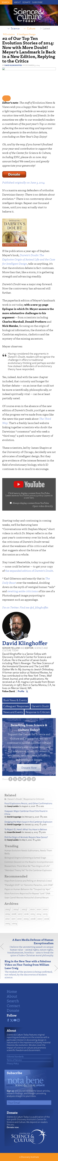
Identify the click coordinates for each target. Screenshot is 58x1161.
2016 (26, 914)
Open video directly (43, 506)
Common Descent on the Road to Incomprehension (29, 862)
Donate (26, 2)
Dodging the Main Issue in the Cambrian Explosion (28, 821)
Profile (21, 691)
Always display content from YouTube (31, 503)
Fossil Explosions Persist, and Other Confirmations (28, 803)
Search (13, 1000)
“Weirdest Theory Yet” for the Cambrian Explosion (28, 870)
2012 (7, 918)
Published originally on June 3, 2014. (23, 182)
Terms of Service (14, 1060)
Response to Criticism (38, 712)
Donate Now (29, 767)
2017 (20, 914)
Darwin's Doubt (40, 706)
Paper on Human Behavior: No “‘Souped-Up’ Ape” (28, 889)
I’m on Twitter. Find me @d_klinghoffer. (25, 607)
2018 (14, 914)
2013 (45, 914)
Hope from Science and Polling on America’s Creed (28, 880)
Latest (46, 28)
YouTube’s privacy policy (36, 496)
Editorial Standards (15, 1056)
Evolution (10, 34)
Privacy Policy (13, 1063)
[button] (6, 98)
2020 (45, 909)
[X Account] (27, 691)
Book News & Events (15, 700)
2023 (24, 909)
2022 (32, 909)
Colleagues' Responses (16, 706)
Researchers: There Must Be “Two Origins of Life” (27, 866)
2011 (13, 918)
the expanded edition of (29, 570)
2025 (7, 909)
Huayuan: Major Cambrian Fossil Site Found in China (26, 812)
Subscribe (37, 2)
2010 (19, 918)
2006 (46, 918)
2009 (26, 918)
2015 (33, 914)
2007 (39, 918)
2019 (7, 914)
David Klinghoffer (13, 65)
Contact (13, 1005)
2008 (33, 918)
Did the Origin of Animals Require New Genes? (26, 837)
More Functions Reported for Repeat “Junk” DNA (27, 893)
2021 (39, 909)
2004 (14, 923)
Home (12, 991)
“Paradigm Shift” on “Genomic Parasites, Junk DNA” (29, 885)
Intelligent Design (27, 34)
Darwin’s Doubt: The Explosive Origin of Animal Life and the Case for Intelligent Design (28, 259)
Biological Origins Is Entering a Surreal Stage (25, 857)
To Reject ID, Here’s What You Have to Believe (26, 829)
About (17, 2)
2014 (39, 914)
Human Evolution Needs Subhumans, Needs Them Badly (28, 852)
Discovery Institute (30, 1157)
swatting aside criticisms (22, 591)
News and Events (13, 712)
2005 (7, 923)
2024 (16, 909)
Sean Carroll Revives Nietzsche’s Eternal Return (27, 897)
